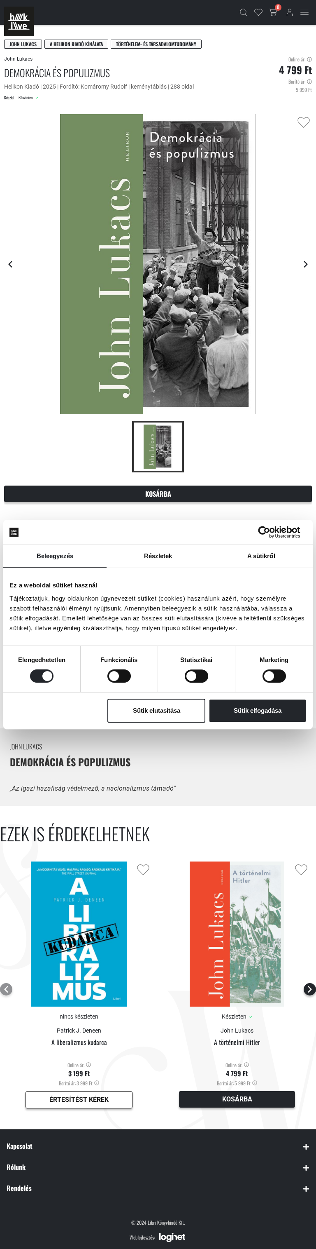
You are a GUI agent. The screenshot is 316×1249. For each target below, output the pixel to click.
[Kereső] (243, 12)
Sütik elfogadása (257, 710)
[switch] (119, 676)
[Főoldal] (19, 21)
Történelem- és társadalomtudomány (156, 43)
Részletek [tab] (158, 555)
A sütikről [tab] (261, 555)
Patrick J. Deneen (79, 1030)
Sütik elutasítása (156, 710)
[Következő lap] (306, 264)
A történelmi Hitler (237, 1042)
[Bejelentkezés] (289, 12)
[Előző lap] (10, 264)
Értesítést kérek (79, 1099)
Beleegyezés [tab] (55, 555)
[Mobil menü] (304, 12)
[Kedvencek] (258, 12)
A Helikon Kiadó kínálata (76, 43)
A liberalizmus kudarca (79, 1042)
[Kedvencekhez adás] (303, 122)
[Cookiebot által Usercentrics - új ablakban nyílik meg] (271, 532)
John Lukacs (23, 43)
